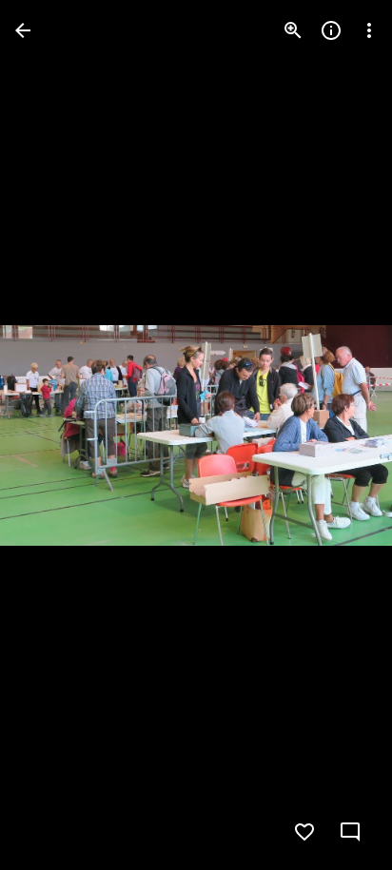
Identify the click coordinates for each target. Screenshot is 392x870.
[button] (53, 435)
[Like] (304, 832)
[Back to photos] (23, 30)
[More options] (369, 30)
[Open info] (331, 30)
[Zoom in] (293, 30)
